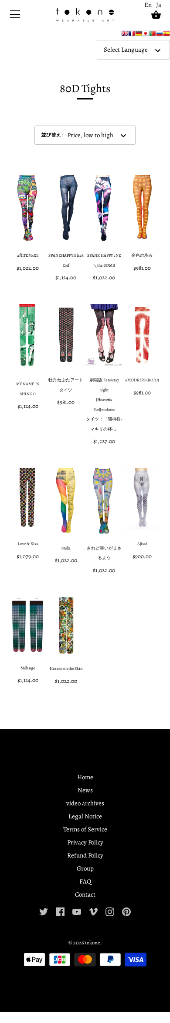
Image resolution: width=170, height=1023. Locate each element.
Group (85, 868)
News (85, 790)
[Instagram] (109, 911)
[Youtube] (76, 911)
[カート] (156, 15)
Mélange (27, 668)
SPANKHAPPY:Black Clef (66, 260)
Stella (66, 548)
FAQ (85, 881)
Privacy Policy (85, 842)
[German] (138, 35)
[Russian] (159, 35)
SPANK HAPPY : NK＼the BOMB (104, 260)
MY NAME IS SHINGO (27, 389)
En (148, 4)
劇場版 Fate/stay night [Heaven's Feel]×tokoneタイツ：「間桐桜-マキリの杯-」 (104, 404)
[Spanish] (166, 35)
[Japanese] (145, 35)
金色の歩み (142, 255)
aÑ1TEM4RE (28, 255)
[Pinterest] (126, 911)
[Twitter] (43, 911)
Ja (158, 4)
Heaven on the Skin (66, 668)
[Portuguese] (152, 35)
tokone (92, 942)
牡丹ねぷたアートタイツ (65, 385)
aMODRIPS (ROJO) (142, 380)
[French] (131, 35)
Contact (85, 894)
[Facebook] (60, 911)
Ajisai (142, 543)
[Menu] (15, 16)
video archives (85, 803)
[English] (124, 35)
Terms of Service (85, 829)
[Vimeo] (93, 911)
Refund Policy (85, 855)
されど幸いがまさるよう (104, 553)
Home (85, 777)
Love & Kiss (28, 543)
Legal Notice (85, 816)
